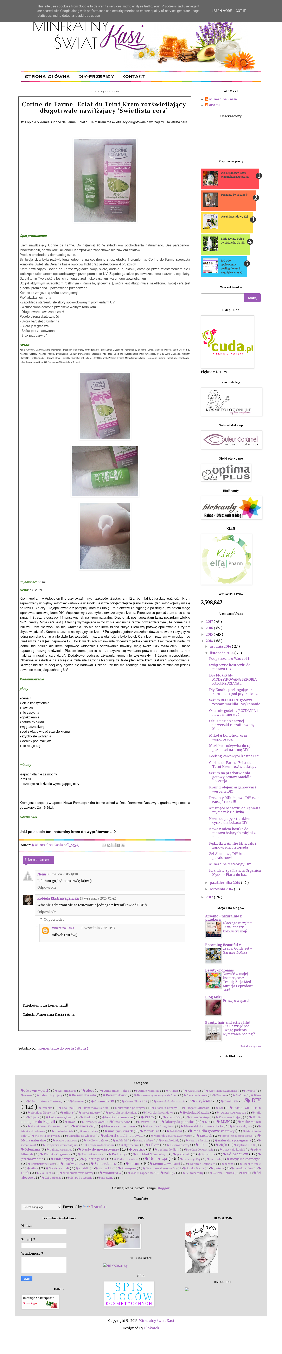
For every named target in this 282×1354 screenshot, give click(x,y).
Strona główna (47, 76)
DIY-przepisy (96, 76)
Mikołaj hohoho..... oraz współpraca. (228, 737)
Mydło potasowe (66, 1140)
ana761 (214, 105)
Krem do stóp (200, 1117)
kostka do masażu (119, 1117)
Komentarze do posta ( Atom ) (63, 1048)
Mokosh (206, 1136)
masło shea (90, 1131)
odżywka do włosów (101, 1145)
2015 (210, 634)
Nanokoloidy (171, 1140)
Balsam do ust (116, 1095)
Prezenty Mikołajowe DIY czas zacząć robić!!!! (234, 800)
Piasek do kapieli (234, 1149)
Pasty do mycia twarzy (100, 1149)
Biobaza (221, 1095)
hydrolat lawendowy (160, 1112)
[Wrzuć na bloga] (109, 845)
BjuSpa (240, 1095)
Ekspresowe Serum (95, 1107)
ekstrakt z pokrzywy (131, 1107)
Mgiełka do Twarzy (47, 1135)
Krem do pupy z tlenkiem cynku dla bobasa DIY (230, 821)
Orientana (32, 1149)
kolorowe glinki (60, 1117)
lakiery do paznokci (180, 1122)
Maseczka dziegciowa (160, 1126)
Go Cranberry (90, 1112)
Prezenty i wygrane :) (234, 194)
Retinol (215, 1159)
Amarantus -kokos (117, 1090)
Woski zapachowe (142, 1172)
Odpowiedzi (54, 919)
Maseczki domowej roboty (203, 1126)
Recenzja (158, 1158)
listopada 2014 (222, 653)
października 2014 (225, 883)
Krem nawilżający (230, 1117)
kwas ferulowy (94, 1121)
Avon (27, 1095)
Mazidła (176, 1131)
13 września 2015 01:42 (98, 898)
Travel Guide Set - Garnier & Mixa (237, 950)
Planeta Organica (57, 1154)
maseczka (84, 1126)
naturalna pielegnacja (234, 1140)
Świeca (219, 1168)
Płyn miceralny (91, 1154)
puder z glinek (95, 1159)
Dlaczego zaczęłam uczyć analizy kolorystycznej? (237, 927)
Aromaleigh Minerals (223, 1090)
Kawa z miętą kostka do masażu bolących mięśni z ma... (232, 833)
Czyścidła (204, 1101)
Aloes (90, 1090)
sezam (229, 1163)
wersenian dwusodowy (78, 1172)
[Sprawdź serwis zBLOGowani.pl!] (115, 1265)
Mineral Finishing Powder (124, 1136)
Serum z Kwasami (167, 1164)
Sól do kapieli (59, 1168)
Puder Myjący (64, 1159)
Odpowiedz (46, 887)
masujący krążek (120, 1131)
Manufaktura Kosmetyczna (48, 1126)
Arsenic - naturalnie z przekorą (223, 917)
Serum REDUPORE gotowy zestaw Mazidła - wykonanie (234, 702)
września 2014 (222, 889)
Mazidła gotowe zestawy (213, 1131)
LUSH (225, 1122)
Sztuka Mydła (195, 1168)
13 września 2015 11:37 (97, 928)
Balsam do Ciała (84, 1095)
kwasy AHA (122, 1122)
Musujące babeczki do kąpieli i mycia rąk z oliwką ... (234, 810)
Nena (41, 874)
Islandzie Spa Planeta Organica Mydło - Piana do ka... (235, 872)
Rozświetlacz (74, 1164)
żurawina (107, 1177)
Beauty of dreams (219, 970)
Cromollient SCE (136, 1101)
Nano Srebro (145, 1140)
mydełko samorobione (237, 1135)
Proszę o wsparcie (237, 1001)
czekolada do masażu (171, 1101)
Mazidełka (151, 1131)
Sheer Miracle (251, 1163)
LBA (207, 1121)
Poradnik (208, 1154)
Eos (221, 1107)
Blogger (162, 1188)
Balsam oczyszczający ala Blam (157, 1095)
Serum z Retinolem (203, 1163)
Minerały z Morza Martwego (172, 1135)
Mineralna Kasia (63, 928)
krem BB (173, 1117)
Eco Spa (67, 1107)
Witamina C (112, 1173)
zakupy (170, 1173)
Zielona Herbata (223, 1172)
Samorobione (106, 1163)
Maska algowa (242, 1126)
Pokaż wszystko (251, 1046)
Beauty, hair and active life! (227, 1022)
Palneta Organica (61, 1149)
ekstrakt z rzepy (165, 1107)
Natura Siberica (198, 1140)
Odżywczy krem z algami (62, 1145)
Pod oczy (118, 1154)
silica (34, 1168)
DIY (255, 1100)
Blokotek (151, 1328)
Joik (258, 1112)
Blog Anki (213, 997)
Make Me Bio (251, 1122)
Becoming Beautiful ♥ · (223, 945)
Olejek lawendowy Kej (234, 216)
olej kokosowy (179, 1145)
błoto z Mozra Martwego (47, 1101)
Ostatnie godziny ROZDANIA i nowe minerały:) (233, 713)
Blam (257, 1095)
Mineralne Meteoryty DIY (230, 864)
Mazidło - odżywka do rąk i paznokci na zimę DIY (232, 748)
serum (135, 1163)
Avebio (251, 1090)
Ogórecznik (131, 1145)
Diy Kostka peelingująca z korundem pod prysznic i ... (233, 692)
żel (245, 1172)
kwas (71, 1121)
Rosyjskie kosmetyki (245, 1159)
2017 (210, 621)
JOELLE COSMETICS (233, 1112)
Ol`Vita (154, 1145)
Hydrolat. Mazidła (196, 1112)
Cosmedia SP (104, 1101)
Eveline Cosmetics (247, 1108)
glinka (68, 1112)
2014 (210, 641)
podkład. (183, 1154)
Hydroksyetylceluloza (123, 1112)
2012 (210, 897)
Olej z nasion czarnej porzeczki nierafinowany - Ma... (233, 725)
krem (149, 1117)
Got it (241, 11)
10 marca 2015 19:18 (62, 874)
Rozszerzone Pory (42, 1163)
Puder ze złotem (127, 1159)
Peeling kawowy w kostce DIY (234, 756)
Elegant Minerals (198, 1107)
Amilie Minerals (149, 1090)
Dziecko (47, 1107)
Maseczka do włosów (119, 1126)
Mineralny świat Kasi (156, 1320)
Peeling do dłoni (168, 1149)
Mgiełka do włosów (82, 1135)
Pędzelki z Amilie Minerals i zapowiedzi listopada (232, 845)
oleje (204, 1145)
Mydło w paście (96, 1140)
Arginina (193, 1090)
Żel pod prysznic (81, 1177)
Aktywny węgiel (36, 1090)
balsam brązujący (51, 1095)
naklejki (121, 1140)
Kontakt (133, 76)
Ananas (173, 1090)
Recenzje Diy (192, 1159)
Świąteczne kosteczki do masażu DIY (229, 667)
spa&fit (84, 1168)
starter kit (105, 1168)
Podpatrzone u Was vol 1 (229, 658)
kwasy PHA (148, 1121)
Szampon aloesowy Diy (161, 1168)
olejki (223, 1145)
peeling (139, 1149)
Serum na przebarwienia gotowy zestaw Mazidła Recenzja (230, 777)
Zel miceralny (194, 1172)
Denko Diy (231, 1101)
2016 (210, 628)
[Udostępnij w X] (113, 845)
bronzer (79, 1101)
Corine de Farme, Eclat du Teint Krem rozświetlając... (233, 765)
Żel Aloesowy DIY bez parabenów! (226, 856)
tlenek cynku (243, 1168)
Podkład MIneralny (151, 1154)
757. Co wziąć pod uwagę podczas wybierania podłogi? (239, 1030)
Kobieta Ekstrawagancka (58, 898)
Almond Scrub (67, 1090)
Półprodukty (237, 1154)
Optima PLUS (246, 1145)
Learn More (222, 11)
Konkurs (89, 1117)
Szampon (129, 1168)
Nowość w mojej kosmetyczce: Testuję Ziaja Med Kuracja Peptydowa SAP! (238, 982)
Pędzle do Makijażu (201, 1149)
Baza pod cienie (197, 1095)
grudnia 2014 (221, 646)
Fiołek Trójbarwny (43, 1112)
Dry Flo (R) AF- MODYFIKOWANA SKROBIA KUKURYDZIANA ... (233, 679)
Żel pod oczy (53, 1177)
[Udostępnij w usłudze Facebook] (118, 845)
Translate (99, 1207)
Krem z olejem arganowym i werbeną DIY (232, 789)
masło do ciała (64, 1131)
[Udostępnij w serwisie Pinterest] (123, 845)
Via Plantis (46, 1172)
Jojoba (35, 1117)
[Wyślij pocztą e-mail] (104, 845)
